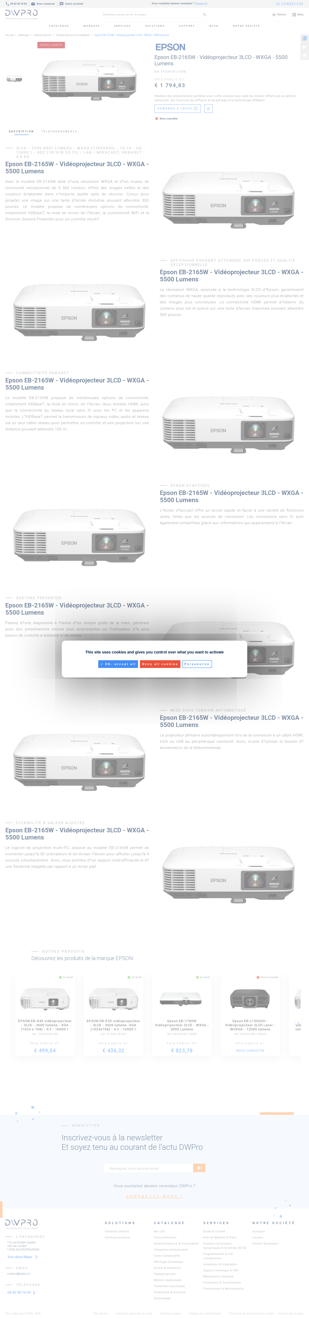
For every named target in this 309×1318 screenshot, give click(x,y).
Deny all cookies (160, 664)
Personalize (197, 664)
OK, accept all (120, 664)
